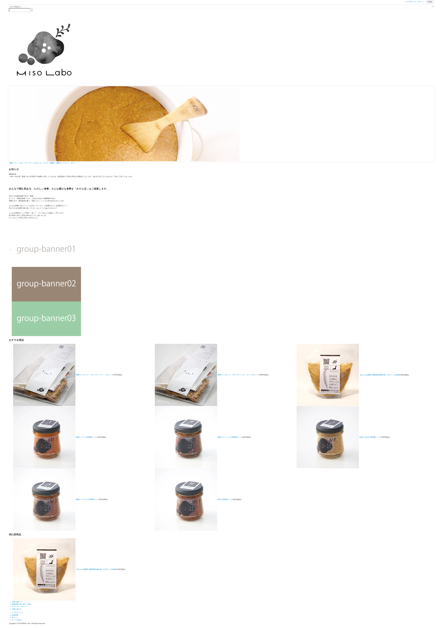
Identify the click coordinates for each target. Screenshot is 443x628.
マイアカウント (17, 612)
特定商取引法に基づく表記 (21, 604)
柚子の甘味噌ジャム (225, 499)
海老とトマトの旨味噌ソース (86, 437)
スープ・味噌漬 (49, 163)
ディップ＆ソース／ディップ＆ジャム (28, 163)
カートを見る (16, 620)
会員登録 (15, 615)
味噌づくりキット (62, 163)
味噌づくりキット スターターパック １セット (93, 375)
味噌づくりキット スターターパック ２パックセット (238, 375)
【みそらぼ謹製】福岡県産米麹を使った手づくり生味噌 (379, 375)
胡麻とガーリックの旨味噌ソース (230, 437)
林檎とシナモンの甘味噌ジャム (87, 499)
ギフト (73, 163)
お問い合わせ (16, 609)
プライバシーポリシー (20, 606)
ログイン (15, 617)
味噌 (11, 163)
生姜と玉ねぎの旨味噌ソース (369, 437)
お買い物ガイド (17, 602)
